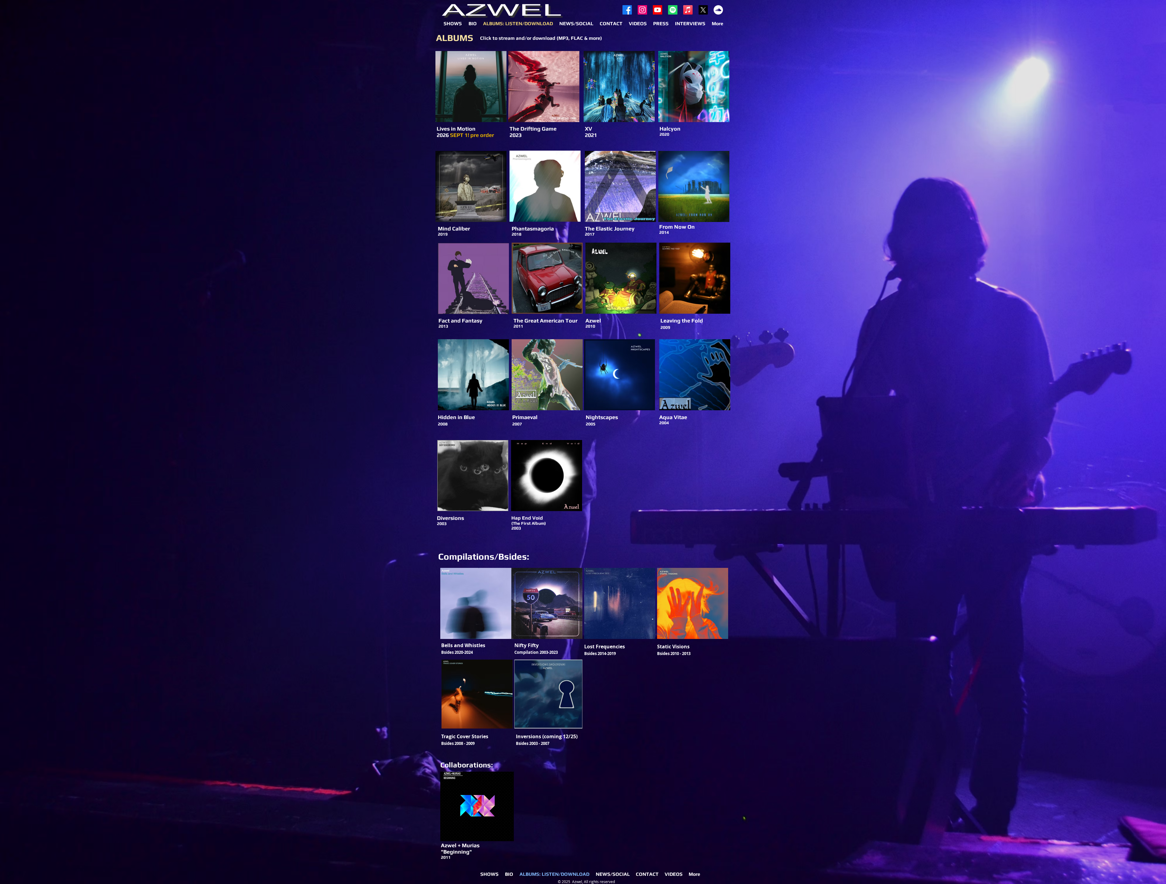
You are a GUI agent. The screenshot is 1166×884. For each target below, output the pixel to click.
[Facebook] (627, 10)
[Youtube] (657, 10)
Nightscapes (602, 417)
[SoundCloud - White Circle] (718, 10)
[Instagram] (642, 10)
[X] (703, 10)
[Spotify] (672, 10)
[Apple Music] (688, 10)
